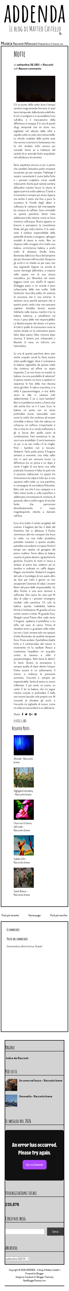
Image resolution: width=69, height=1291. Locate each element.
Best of (49, 43)
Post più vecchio (58, 915)
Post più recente (10, 915)
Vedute (56, 43)
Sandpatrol (30, 1277)
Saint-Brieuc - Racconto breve (22, 893)
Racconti (18, 43)
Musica (6, 43)
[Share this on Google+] (30, 714)
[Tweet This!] (26, 714)
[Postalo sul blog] (18, 720)
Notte (19, 54)
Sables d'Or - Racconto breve (22, 860)
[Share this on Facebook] (22, 714)
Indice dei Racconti (17, 1058)
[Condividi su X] (21, 720)
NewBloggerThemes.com (34, 1280)
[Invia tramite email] (15, 720)
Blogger (40, 1273)
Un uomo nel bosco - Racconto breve (40, 1080)
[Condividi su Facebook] (24, 720)
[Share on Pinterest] (35, 714)
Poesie (41, 43)
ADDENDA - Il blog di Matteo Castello (42, 1269)
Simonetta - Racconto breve (35, 1096)
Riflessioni (30, 43)
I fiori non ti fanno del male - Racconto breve (23, 826)
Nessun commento (30, 68)
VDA (61, 44)
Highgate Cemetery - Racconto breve (23, 792)
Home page (34, 915)
